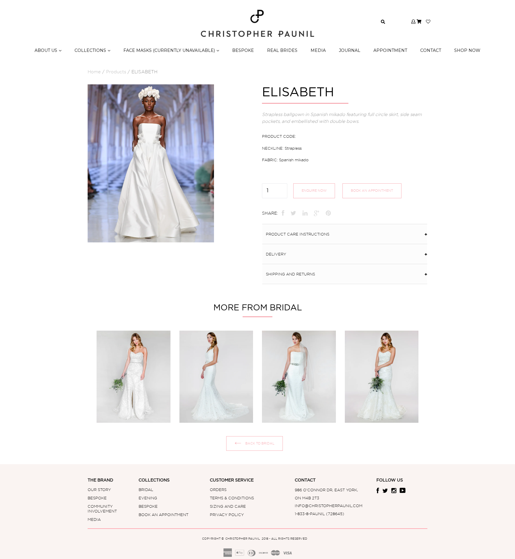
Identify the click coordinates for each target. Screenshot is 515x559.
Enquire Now (314, 190)
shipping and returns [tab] (290, 274)
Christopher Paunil (243, 538)
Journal (349, 50)
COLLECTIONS (92, 50)
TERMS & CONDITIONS (232, 498)
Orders (218, 489)
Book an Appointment (163, 514)
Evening (148, 498)
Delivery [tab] (276, 254)
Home (94, 71)
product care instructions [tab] (297, 234)
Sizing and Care (228, 506)
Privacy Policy (227, 514)
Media (94, 519)
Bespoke (243, 50)
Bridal (146, 489)
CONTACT (430, 50)
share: (270, 213)
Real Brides (282, 50)
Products (116, 71)
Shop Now (467, 50)
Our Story (99, 489)
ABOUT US (48, 50)
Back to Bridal (259, 443)
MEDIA (318, 50)
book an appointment (372, 190)
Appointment (390, 50)
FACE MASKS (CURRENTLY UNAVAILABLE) (171, 50)
